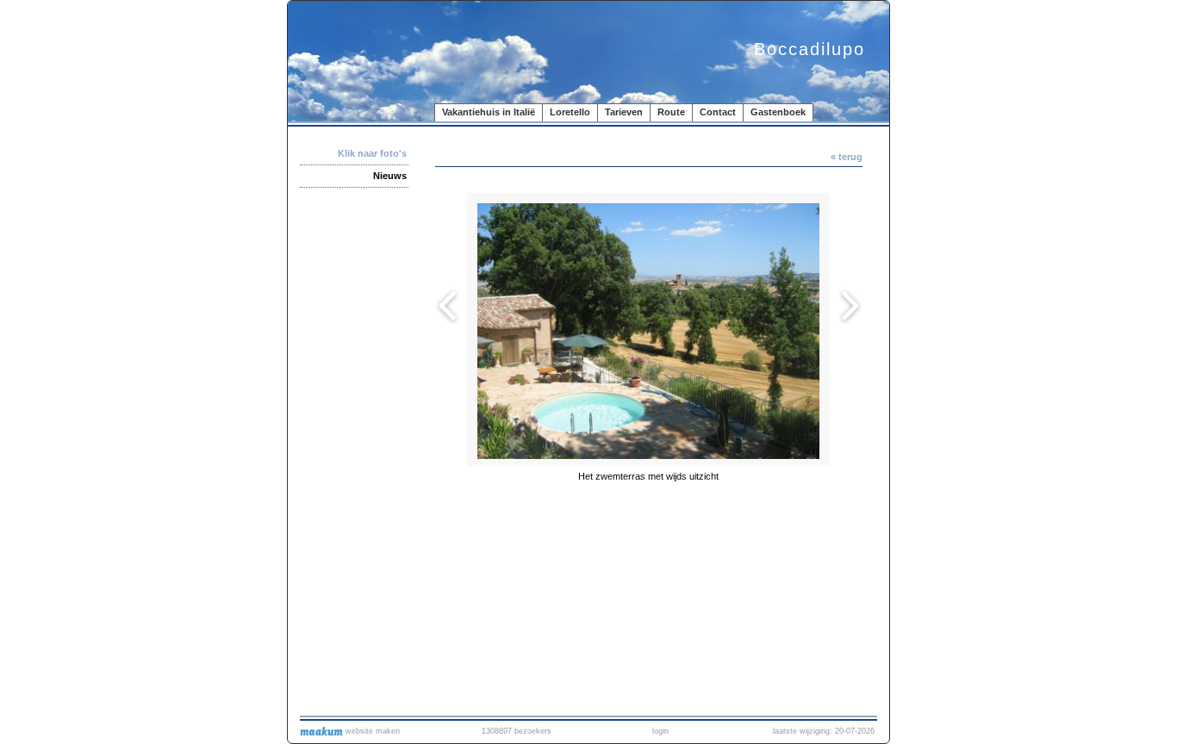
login (660, 731)
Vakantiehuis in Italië (488, 112)
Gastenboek (778, 112)
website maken (371, 731)
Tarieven (624, 112)
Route (671, 112)
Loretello (570, 112)
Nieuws (390, 175)
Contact (718, 112)
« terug (847, 157)
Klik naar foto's (372, 153)
